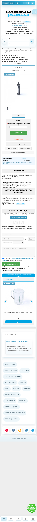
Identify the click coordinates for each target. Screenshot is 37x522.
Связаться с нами (11, 370)
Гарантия (26, 388)
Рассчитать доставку (18, 144)
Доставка (16, 388)
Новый (18, 115)
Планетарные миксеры (22, 49)
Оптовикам (22, 401)
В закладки (12, 148)
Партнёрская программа (13, 376)
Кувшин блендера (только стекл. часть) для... (18, 312)
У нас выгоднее (10, 401)
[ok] (19, 430)
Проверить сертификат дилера (15, 413)
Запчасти (11, 49)
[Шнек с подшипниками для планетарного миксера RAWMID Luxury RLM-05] (19, 74)
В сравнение (26, 148)
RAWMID (24, 158)
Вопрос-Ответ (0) (18, 70)
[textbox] (18, 44)
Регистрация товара (11, 419)
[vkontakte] (13, 430)
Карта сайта (25, 370)
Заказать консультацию (20, 25)
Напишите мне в (7, 243)
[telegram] (33, 430)
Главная (4, 49)
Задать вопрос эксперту (18, 217)
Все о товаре (18, 64)
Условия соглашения (12, 395)
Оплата (7, 388)
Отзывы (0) (18, 67)
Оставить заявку (11, 264)
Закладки (23, 382)
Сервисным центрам (12, 407)
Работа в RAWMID (10, 364)
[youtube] (6, 430)
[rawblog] (26, 430)
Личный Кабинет (10, 382)
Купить (18, 133)
